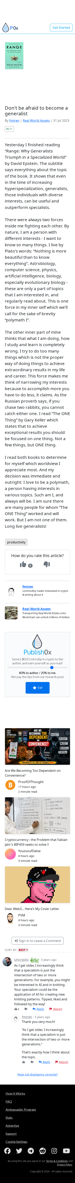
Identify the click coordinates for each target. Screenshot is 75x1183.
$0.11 (9, 129)
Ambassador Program (21, 1109)
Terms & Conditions (57, 1161)
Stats (9, 1117)
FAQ (9, 1101)
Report (57, 1009)
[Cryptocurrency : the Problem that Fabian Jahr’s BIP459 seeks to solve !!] (37, 815)
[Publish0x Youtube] (66, 1150)
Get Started (61, 27)
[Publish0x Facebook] (8, 1150)
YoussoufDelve (29, 851)
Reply (40, 1009)
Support (11, 1133)
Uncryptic (21, 959)
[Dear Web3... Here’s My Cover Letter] (37, 884)
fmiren (14, 120)
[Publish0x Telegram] (31, 1150)
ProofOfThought (31, 782)
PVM (21, 915)
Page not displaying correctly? (37, 1074)
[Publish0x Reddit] (43, 1150)
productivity (16, 542)
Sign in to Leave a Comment (39, 941)
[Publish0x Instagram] (55, 1150)
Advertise (12, 1125)
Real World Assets (36, 120)
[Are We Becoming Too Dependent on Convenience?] (37, 746)
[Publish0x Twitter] (20, 1150)
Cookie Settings (16, 1141)
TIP (39, 688)
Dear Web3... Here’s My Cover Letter (32, 909)
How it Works (15, 1093)
